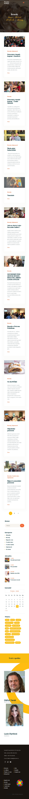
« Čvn (6, 610)
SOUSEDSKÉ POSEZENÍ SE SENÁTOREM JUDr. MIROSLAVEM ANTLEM (14, 276)
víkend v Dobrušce (10, 639)
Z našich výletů (10, 544)
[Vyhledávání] (14, 525)
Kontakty (16, 770)
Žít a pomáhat (13, 566)
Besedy (9, 51)
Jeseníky (18, 620)
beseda (12, 620)
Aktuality (8, 535)
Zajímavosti (15, 51)
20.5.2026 (12, 571)
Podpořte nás (17, 772)
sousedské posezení (15, 631)
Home (10, 17)
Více (8, 73)
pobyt (7, 628)
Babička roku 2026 (14, 573)
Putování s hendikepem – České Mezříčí (14, 101)
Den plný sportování (15, 560)
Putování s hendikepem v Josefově (14, 55)
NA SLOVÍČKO (12, 382)
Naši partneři (6, 774)
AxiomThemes (9, 794)
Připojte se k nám (8, 772)
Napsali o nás (9, 540)
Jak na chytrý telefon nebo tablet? (14, 226)
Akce (15, 768)
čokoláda (18, 642)
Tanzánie (10, 195)
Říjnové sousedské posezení (14, 482)
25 (6, 267)
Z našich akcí (15, 476)
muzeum (17, 622)
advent (7, 620)
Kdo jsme (6, 768)
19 (7, 93)
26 (6, 47)
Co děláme (6, 770)
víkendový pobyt (9, 637)
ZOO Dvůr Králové (10, 642)
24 (6, 188)
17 (7, 319)
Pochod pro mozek (15, 580)
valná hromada (15, 634)
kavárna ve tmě (9, 622)
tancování (8, 634)
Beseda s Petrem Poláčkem (13, 327)
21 (7, 219)
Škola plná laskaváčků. (11, 149)
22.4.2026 (12, 578)
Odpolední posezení (11, 429)
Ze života (8, 549)
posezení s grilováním (15, 628)
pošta (7, 631)
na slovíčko (8, 625)
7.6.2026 (12, 558)
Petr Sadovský (16, 625)
